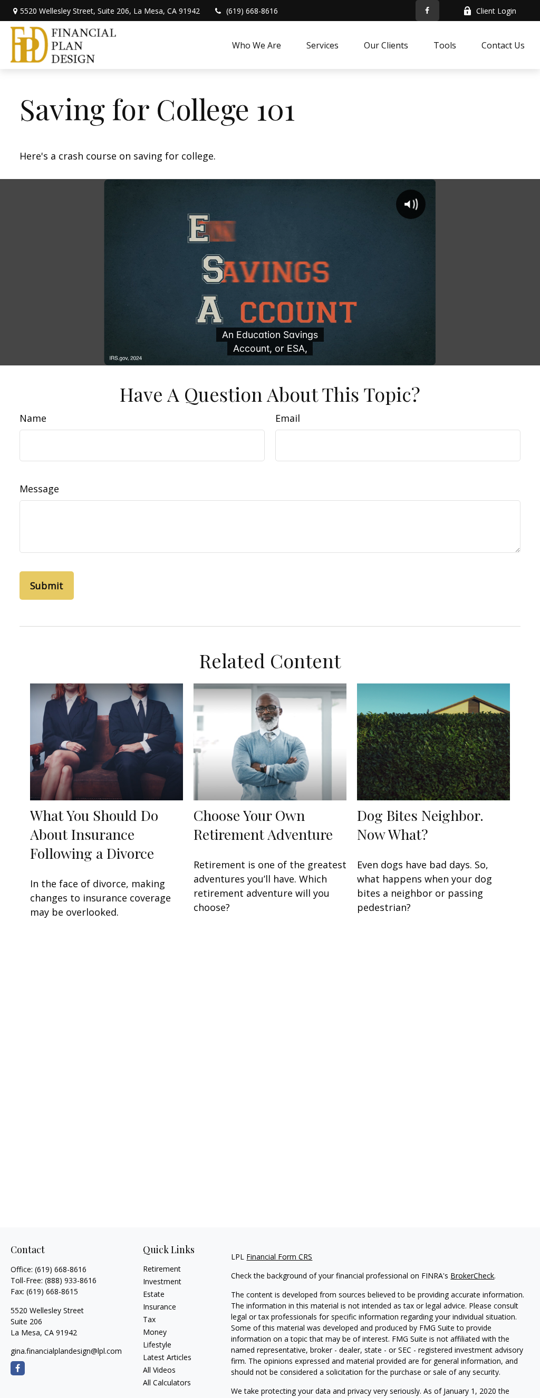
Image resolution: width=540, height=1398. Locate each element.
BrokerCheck (472, 1276)
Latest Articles (167, 1357)
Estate (154, 1294)
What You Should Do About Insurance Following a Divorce (94, 834)
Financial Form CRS (279, 1257)
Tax (149, 1319)
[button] (256, 45)
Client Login (496, 11)
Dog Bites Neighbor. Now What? (420, 825)
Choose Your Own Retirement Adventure (263, 825)
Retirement (162, 1269)
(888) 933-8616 (71, 1280)
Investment (162, 1281)
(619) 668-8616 (252, 11)
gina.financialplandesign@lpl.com (66, 1351)
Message (39, 488)
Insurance (159, 1307)
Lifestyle (157, 1345)
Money (155, 1332)
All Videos (159, 1370)
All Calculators (167, 1382)
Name (33, 418)
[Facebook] (427, 10)
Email (287, 418)
